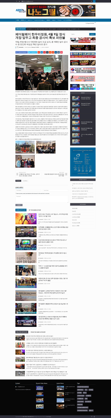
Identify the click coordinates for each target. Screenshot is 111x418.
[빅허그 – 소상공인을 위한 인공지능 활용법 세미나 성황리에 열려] (26, 270)
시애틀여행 (88, 395)
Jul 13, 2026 (48, 296)
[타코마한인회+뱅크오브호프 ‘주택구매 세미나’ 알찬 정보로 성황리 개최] (26, 244)
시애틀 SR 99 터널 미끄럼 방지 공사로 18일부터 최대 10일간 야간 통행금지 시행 (46, 371)
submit (19, 205)
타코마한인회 (88, 401)
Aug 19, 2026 (48, 258)
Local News (25, 180)
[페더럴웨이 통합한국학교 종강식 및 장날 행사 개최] (26, 308)
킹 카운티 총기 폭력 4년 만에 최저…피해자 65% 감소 (39, 350)
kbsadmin (21, 47)
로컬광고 (54, 20)
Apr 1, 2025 (48, 219)
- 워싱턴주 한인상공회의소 (83, 386)
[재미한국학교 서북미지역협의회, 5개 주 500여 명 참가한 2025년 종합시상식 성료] (26, 321)
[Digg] (56, 52)
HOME (17, 20)
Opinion (73, 219)
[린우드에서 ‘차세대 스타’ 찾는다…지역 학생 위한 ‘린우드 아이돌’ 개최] (26, 218)
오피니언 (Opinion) (67, 20)
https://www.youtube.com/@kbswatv (23, 389)
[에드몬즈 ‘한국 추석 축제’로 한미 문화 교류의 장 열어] (20, 337)
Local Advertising (75, 214)
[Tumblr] (47, 52)
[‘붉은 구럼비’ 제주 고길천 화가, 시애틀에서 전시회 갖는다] (20, 366)
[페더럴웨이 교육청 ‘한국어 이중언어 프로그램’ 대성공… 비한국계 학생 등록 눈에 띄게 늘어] (26, 295)
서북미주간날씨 (81, 395)
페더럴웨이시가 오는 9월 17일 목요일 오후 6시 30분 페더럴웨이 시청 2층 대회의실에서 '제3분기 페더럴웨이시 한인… (53, 29)
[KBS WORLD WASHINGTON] (20, 10)
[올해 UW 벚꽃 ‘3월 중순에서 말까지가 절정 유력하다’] (20, 359)
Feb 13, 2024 (48, 232)
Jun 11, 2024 (48, 309)
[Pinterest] (44, 52)
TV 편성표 (59, 20)
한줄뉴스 (91, 410)
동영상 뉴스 (30, 20)
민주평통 (79, 392)
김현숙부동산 (80, 389)
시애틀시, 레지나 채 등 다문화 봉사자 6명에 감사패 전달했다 (41, 343)
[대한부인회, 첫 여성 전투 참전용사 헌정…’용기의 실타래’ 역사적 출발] (26, 283)
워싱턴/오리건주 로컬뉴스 (39, 20)
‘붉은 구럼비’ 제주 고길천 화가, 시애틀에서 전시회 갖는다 (40, 364)
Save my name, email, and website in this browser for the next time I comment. (33, 193)
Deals (73, 211)
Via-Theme (48, 416)
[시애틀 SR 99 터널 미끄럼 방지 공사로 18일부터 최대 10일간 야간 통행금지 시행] (20, 373)
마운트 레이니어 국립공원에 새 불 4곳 (79, 193)
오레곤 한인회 (80, 401)
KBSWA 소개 (23, 20)
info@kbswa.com (21, 386)
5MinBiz (48, 20)
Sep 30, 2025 (48, 245)
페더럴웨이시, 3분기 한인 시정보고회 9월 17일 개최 (82, 188)
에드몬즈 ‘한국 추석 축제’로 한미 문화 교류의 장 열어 (39, 336)
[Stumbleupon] (53, 52)
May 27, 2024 (48, 271)
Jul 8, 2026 (48, 283)
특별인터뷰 (80, 404)
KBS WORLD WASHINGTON (28, 416)
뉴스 (86, 389)
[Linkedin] (41, 52)
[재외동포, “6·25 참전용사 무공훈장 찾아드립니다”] (26, 257)
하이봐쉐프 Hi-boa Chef (82, 410)
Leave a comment (45, 47)
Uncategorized (75, 222)
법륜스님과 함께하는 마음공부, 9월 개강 (80, 191)
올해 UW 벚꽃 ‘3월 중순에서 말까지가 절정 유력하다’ (39, 357)
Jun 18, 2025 (48, 322)
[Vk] (58, 52)
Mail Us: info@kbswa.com (28, 1)
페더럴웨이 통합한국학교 (83, 407)
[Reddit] (50, 52)
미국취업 (91, 389)
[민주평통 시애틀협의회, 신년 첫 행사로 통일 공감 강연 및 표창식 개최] (26, 231)
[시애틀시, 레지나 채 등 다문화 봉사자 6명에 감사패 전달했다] (20, 345)
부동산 (84, 392)
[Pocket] (61, 52)
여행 (86, 398)
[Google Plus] (39, 52)
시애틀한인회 (80, 398)
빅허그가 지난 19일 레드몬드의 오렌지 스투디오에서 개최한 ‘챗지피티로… (53, 273)
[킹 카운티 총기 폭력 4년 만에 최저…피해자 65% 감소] (20, 352)
